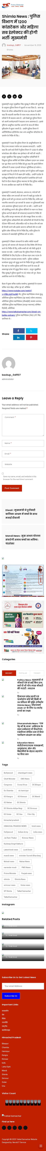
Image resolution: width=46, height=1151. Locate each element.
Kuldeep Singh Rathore (13, 844)
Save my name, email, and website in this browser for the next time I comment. (19, 477)
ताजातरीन (5, 1011)
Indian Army (23, 832)
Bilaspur (5, 1043)
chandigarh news (25, 773)
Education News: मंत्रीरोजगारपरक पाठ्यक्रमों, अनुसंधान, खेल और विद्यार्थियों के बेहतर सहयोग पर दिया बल (30, 748)
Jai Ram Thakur (10, 838)
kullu (4, 1063)
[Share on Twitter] (9, 96)
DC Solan (7, 814)
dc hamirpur (23, 791)
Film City (31, 814)
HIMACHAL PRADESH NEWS (15, 826)
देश (3, 1015)
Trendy (37, 673)
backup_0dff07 (11, 374)
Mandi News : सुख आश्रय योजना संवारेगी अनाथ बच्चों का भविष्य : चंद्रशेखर (22, 539)
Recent (8, 673)
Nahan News (24, 862)
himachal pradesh (11, 820)
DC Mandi (36, 797)
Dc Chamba (8, 791)
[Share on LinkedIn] (15, 96)
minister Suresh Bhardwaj (30, 856)
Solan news (25, 885)
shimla (7, 879)
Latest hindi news (11, 850)
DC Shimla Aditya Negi (13, 808)
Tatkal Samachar (24, 891)
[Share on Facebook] (4, 96)
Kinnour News (28, 838)
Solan (4, 1082)
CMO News (25, 779)
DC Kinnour (22, 797)
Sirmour (5, 1078)
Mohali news (9, 862)
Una (3, 1086)
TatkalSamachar (10, 897)
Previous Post (17, 504)
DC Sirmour (32, 808)
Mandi (4, 1070)
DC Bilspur (36, 785)
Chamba (5, 1047)
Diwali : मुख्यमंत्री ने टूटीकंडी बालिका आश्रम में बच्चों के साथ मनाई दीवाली (21, 514)
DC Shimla (21, 802)
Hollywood (8, 832)
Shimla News (20, 879)
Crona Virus (22, 785)
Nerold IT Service (19, 1142)
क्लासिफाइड (6, 1030)
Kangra (5, 1055)
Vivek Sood (24, 692)
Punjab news (26, 873)
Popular (23, 673)
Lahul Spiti (6, 1067)
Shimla (5, 1074)
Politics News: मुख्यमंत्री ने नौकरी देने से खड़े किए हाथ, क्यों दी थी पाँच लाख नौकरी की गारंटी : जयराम (30, 684)
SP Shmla (8, 891)
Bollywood (8, 773)
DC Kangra (8, 797)
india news (37, 832)
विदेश (3, 1018)
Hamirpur (6, 1051)
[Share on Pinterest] (20, 96)
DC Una (19, 814)
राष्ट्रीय (4, 1026)
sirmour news (9, 885)
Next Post (10, 530)
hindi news (36, 826)
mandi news (9, 856)
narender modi (10, 867)
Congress (8, 785)
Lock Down (27, 850)
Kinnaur (5, 1059)
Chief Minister (9, 779)
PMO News (26, 867)
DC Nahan (8, 802)
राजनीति (5, 1022)
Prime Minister (10, 873)
